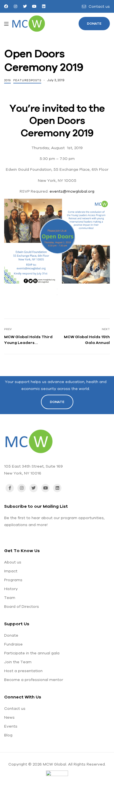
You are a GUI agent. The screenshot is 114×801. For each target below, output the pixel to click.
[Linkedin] (44, 6)
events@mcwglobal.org (72, 191)
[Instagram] (15, 6)
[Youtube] (34, 6)
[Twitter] (25, 6)
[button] (94, 23)
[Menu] (6, 23)
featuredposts (27, 80)
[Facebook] (6, 6)
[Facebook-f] (10, 488)
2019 (7, 80)
